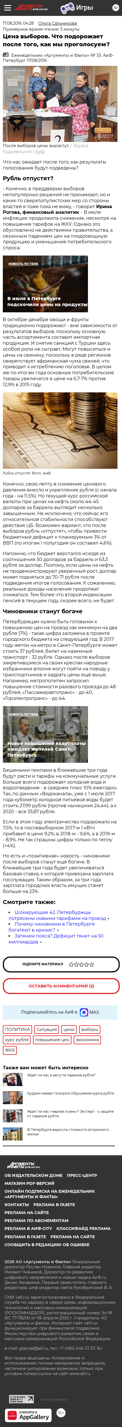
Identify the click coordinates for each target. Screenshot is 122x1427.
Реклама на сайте (27, 1212)
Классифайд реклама (83, 1228)
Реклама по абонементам (36, 1220)
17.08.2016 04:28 (18, 23)
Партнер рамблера (53, 1399)
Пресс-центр (82, 1175)
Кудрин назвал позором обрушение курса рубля (70, 1093)
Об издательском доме (33, 1175)
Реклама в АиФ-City (28, 1228)
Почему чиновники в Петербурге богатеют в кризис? (52, 927)
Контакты (17, 1204)
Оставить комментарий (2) (61, 986)
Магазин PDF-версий (29, 1183)
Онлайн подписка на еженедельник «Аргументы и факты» (50, 1194)
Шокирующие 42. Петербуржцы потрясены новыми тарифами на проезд (57, 915)
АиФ (40, 151)
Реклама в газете (54, 1204)
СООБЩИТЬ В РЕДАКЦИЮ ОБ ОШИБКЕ (47, 1244)
